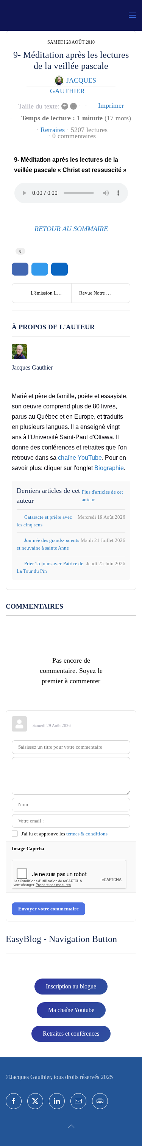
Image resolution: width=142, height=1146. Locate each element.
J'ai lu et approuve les (64, 834)
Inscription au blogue (71, 986)
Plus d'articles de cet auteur (102, 495)
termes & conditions (87, 834)
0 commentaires (74, 136)
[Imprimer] (100, 1101)
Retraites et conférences (71, 1033)
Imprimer (111, 105)
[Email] (78, 1101)
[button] (132, 15)
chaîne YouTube (80, 457)
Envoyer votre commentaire (48, 909)
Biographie (109, 468)
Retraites (53, 130)
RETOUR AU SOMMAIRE (71, 229)
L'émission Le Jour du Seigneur (51, 293)
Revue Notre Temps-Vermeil (104, 293)
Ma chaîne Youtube (71, 1010)
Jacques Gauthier (32, 367)
